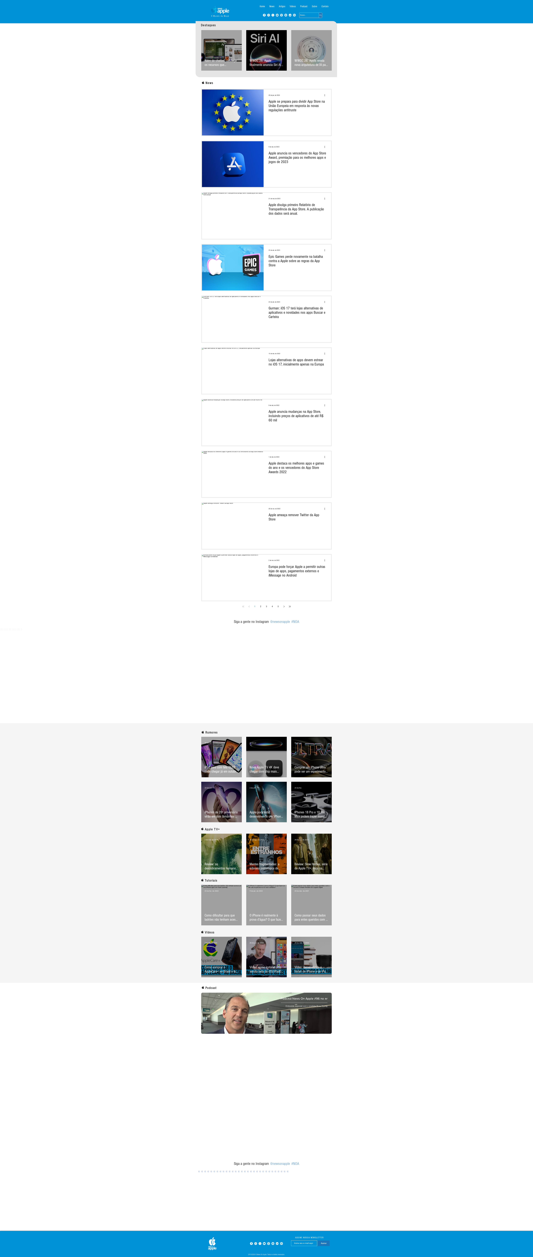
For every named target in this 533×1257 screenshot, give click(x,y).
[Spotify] (285, 15)
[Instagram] (268, 15)
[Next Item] (525, 671)
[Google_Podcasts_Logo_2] (294, 15)
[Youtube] (277, 15)
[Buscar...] (320, 15)
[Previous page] (249, 606)
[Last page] (289, 606)
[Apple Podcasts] (281, 15)
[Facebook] (264, 15)
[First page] (243, 606)
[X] (272, 15)
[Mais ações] (325, 95)
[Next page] (283, 606)
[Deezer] (290, 15)
